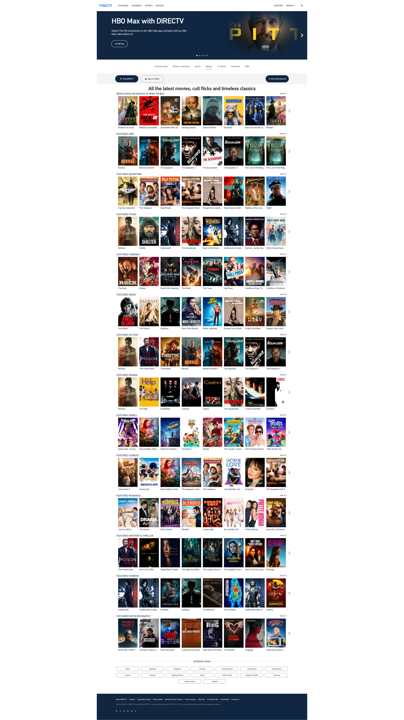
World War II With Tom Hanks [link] (131, 649)
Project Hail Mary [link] (253, 328)
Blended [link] (185, 529)
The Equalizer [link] (167, 167)
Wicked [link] (269, 127)
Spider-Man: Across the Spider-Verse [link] (134, 449)
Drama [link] (127, 675)
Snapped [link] (249, 649)
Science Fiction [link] (190, 681)
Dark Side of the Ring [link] (212, 649)
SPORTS (149, 5)
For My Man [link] (229, 649)
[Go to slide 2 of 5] (199, 55)
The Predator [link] (230, 609)
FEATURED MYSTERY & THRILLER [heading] (134, 535)
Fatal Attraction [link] (168, 649)
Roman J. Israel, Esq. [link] (254, 248)
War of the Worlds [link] (190, 328)
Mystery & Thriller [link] (252, 675)
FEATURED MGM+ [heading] (126, 294)
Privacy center (157, 699)
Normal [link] (121, 167)
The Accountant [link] (210, 167)
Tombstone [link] (166, 368)
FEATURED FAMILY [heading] (126, 415)
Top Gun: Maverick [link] (126, 207)
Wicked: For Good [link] (126, 127)
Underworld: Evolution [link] (234, 248)
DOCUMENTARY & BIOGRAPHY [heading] (133, 616)
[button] (302, 5)
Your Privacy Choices (175, 699)
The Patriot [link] (144, 328)
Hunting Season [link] (189, 127)
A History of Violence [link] (275, 288)
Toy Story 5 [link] (187, 449)
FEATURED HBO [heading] (125, 134)
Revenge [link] (270, 569)
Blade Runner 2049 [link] (232, 207)
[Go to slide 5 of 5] (207, 55)
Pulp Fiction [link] (166, 207)
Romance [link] (276, 675)
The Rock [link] (122, 288)
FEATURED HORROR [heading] (127, 576)
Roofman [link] (228, 127)
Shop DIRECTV (128, 79)
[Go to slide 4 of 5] (204, 55)
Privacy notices (190, 699)
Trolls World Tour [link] (274, 449)
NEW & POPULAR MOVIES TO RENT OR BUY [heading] (140, 93)
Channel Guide (161, 66)
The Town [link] (207, 288)
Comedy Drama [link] (227, 669)
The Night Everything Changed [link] (195, 569)
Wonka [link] (142, 288)
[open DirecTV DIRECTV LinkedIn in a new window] (116, 711)
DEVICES (159, 5)
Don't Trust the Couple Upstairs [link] (259, 569)
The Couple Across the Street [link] (216, 569)
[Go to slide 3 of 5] (202, 55)
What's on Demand (181, 66)
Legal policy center (143, 699)
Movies (209, 66)
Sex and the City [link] (231, 529)
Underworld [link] (166, 248)
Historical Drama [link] (177, 675)
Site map (201, 699)
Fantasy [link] (152, 675)
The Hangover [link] (145, 207)
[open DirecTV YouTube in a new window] (132, 711)
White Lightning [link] (210, 328)
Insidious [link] (164, 328)
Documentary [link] (276, 669)
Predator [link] (164, 609)
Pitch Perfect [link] (166, 529)
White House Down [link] (275, 248)
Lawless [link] (185, 408)
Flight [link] (268, 207)
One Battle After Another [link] (172, 127)
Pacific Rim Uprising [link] (170, 288)
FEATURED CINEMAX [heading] (128, 254)
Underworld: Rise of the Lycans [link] (259, 609)
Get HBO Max (119, 44)
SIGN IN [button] (289, 5)
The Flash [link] (186, 288)
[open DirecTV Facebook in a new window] (120, 711)
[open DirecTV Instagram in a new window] (128, 711)
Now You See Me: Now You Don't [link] (259, 127)
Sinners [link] (269, 609)
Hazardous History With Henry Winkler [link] (283, 649)
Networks (235, 66)
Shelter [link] (142, 248)
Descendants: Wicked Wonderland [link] (154, 449)
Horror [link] (202, 675)
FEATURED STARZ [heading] (126, 214)
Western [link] (214, 681)
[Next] (302, 35)
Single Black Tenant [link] (169, 569)
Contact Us (235, 699)
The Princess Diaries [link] (254, 449)
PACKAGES (123, 5)
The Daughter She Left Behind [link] (237, 569)
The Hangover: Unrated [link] (192, 489)
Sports (198, 66)
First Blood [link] (123, 328)
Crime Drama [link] (251, 669)
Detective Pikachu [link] (169, 449)
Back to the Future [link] (211, 248)
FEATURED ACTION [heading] (127, 334)
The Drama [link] (144, 529)
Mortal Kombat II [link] (146, 167)
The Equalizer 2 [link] (188, 167)
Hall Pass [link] (228, 288)
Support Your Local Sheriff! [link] (278, 328)
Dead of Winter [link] (209, 127)
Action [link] (128, 669)
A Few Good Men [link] (252, 408)
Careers (132, 699)
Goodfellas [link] (165, 408)
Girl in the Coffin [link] (146, 569)
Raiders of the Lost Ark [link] (255, 207)
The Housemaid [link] (189, 248)
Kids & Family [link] (227, 675)
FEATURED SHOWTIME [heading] (129, 174)
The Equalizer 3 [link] (231, 167)
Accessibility (224, 699)
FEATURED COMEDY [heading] (127, 455)
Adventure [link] (152, 669)
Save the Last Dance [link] (275, 529)
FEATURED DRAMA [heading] (126, 375)
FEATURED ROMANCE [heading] (128, 495)
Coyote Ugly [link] (208, 529)
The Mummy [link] (208, 609)
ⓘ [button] (132, 34)
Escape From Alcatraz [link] (213, 207)
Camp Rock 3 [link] (124, 489)
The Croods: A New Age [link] (234, 449)
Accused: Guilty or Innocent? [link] (152, 649)
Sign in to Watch (153, 79)
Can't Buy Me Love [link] (232, 489)
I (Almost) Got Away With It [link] (194, 649)
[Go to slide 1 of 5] (197, 55)
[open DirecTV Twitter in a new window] (124, 711)
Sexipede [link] (249, 489)
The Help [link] (143, 408)
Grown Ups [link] (144, 489)
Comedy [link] (202, 669)
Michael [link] (121, 248)
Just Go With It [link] (124, 529)
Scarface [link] (270, 408)
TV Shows (221, 66)
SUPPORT (278, 5)
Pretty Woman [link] (251, 529)
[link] (128, 110)
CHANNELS (136, 5)
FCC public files (212, 699)
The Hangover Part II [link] (191, 207)
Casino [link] (206, 408)
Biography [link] (177, 669)
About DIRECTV (121, 699)
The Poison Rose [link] (146, 368)
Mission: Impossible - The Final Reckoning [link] (158, 127)
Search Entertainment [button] (278, 79)
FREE (247, 66)
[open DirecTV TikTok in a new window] (135, 711)
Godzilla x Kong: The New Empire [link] (260, 288)
